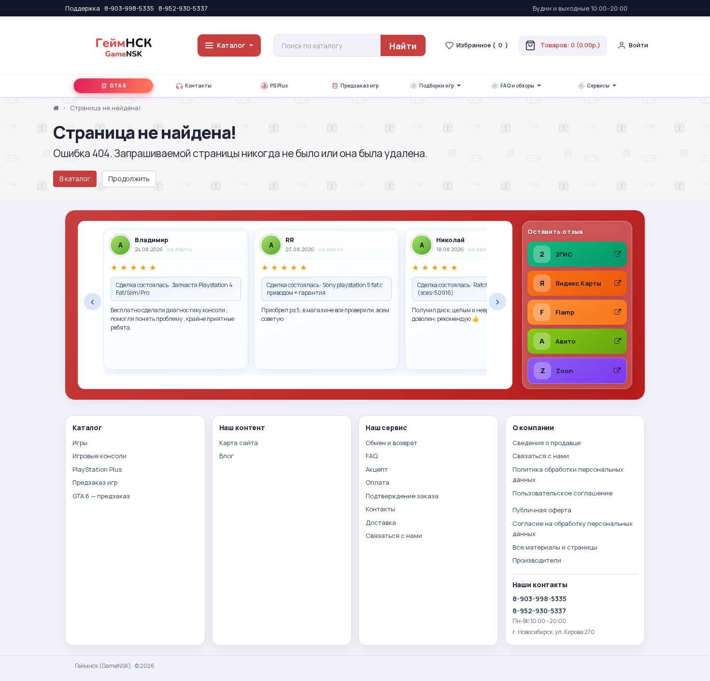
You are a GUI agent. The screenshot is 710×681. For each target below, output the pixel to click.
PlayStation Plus (97, 469)
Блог (226, 455)
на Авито (179, 249)
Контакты (198, 85)
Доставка (381, 522)
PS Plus (279, 85)
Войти (638, 45)
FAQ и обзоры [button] (517, 85)
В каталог (74, 178)
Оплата (377, 482)
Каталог (231, 45)
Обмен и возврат (391, 442)
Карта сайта (238, 442)
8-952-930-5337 (183, 8)
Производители (536, 560)
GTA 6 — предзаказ (101, 496)
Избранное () (482, 45)
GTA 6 (118, 85)
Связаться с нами (394, 535)
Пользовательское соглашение (562, 493)
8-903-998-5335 (129, 8)
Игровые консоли (99, 455)
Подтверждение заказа (402, 496)
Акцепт (377, 469)
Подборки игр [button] (436, 85)
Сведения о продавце (546, 442)
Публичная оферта (541, 510)
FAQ (372, 455)
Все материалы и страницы (554, 547)
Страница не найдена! (105, 107)
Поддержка (82, 8)
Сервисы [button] (598, 85)
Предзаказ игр (360, 85)
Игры (79, 442)
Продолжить (129, 178)
